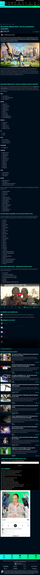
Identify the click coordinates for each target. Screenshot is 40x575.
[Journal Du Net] (24, 566)
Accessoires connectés (15, 392)
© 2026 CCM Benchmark (22, 561)
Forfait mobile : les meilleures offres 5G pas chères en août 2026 (13, 484)
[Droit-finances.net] (6, 568)
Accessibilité (16, 561)
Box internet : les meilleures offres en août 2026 (11, 483)
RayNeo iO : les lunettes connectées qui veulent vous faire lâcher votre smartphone (25, 385)
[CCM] (15, 566)
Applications (8, 24)
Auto (12, 4)
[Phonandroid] (2, 571)
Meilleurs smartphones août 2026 (8, 487)
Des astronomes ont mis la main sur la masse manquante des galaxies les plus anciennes (25, 427)
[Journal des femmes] (6, 566)
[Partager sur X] (4, 307)
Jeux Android (7, 6)
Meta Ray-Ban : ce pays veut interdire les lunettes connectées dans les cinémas (25, 438)
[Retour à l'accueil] (20, 0)
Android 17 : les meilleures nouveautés (9, 473)
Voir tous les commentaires (6, 348)
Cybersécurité (30, 4)
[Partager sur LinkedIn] (19, 307)
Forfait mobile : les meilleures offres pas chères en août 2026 (13, 486)
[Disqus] (20, 335)
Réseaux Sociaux (24, 6)
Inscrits (28, 557)
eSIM (34, 5)
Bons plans (19, 4)
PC (6, 4)
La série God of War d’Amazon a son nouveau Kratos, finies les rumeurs (25, 406)
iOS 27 (4, 476)
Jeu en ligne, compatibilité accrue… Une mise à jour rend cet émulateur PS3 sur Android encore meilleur (24, 376)
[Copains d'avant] (15, 568)
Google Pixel (14, 455)
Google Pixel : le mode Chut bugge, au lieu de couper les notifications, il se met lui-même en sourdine (23, 448)
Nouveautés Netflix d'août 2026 (8, 479)
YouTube (13, 372)
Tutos (23, 4)
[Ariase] (34, 568)
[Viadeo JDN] (24, 568)
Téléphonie (2, 4)
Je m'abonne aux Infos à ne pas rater (9, 34)
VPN (26, 4)
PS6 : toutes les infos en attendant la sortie (10, 477)
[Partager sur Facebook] (11, 307)
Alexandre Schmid (6, 31)
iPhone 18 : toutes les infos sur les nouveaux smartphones (12, 475)
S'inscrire (20, 465)
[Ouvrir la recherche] (38, 0)
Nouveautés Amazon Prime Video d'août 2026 (10, 482)
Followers (12, 557)
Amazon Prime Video (15, 413)
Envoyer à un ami (28, 307)
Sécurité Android (30, 6)
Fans (4, 557)
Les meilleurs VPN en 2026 (7, 489)
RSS (36, 557)
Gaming (9, 4)
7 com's (34, 31)
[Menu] (1, 0)
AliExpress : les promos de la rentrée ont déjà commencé (12, 470)
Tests (12, 361)
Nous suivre (37, 307)
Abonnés (20, 557)
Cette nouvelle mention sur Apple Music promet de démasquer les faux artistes (25, 395)
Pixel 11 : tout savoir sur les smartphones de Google (11, 472)
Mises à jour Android (13, 6)
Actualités (13, 402)
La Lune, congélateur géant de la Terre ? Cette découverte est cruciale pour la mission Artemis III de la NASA (25, 416)
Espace (15, 4)
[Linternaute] (34, 566)
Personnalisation (19, 6)
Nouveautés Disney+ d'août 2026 (8, 480)
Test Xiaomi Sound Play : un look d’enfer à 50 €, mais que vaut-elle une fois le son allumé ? (25, 354)
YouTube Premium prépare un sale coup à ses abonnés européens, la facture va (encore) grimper (23, 365)
